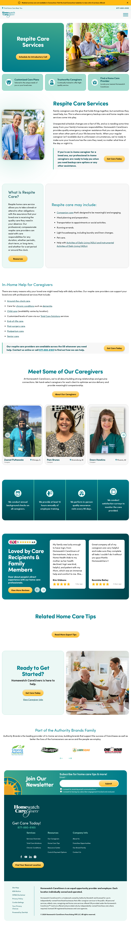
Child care (12, 311)
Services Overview (33, 839)
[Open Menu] (125, 14)
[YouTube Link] (26, 857)
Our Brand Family (79, 847)
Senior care (13, 336)
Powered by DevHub (20, 912)
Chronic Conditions (34, 847)
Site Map (15, 887)
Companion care (65, 212)
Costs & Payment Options (57, 852)
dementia (47, 306)
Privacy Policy (17, 898)
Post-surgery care (16, 326)
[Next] (70, 758)
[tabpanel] (18, 750)
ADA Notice (16, 891)
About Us (76, 839)
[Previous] (61, 758)
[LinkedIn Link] (30, 857)
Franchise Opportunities (82, 843)
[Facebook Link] (21, 857)
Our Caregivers (53, 839)
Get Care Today (114, 158)
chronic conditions (25, 306)
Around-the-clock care (18, 301)
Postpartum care (15, 331)
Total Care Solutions (50, 316)
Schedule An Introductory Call (33, 56)
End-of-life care (15, 321)
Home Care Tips (54, 843)
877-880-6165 (122, 8)
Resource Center (54, 847)
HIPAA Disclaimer (18, 895)
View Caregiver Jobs (33, 699)
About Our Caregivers (65, 394)
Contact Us (77, 852)
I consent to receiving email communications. (79, 789)
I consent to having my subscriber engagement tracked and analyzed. (88, 792)
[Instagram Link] (35, 857)
